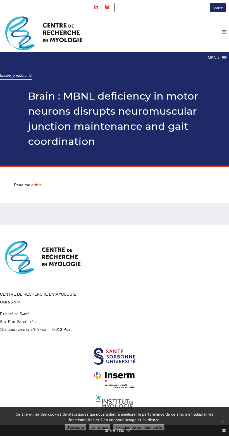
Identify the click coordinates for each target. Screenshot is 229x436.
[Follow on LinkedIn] (96, 7)
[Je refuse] (222, 422)
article (37, 185)
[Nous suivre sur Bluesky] (107, 7)
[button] (213, 57)
